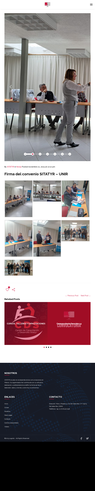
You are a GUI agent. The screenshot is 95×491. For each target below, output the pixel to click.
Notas (18, 167)
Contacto (7, 419)
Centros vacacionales (11, 423)
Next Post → (86, 296)
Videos (6, 427)
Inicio (6, 404)
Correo (6, 407)
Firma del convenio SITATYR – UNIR (36, 174)
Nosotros (7, 411)
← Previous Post (71, 296)
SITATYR (10, 167)
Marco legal (8, 415)
